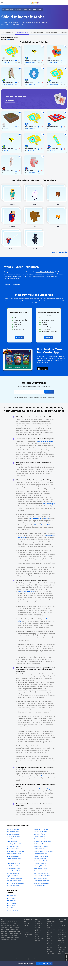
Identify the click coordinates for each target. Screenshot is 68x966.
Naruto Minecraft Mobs (13, 868)
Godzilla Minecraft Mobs (14, 871)
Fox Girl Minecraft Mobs (13, 866)
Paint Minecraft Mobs (40, 858)
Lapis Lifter (7, 150)
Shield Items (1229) (37, 32)
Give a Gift (38, 925)
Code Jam (49, 951)
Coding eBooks (28, 934)
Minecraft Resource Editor (42, 525)
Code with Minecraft (12, 910)
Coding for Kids (8, 9)
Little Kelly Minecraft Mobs (41, 866)
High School (61, 934)
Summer (37, 940)
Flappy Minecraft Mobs (13, 836)
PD (58, 946)
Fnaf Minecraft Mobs (12, 841)
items (35, 519)
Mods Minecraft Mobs (13, 856)
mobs (39, 519)
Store (25, 936)
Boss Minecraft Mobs (13, 829)
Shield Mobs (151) (22, 32)
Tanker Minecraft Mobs (40, 853)
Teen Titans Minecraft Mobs (42, 876)
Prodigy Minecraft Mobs (41, 856)
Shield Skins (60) (8, 32)
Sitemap (26, 933)
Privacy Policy (24, 958)
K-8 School (61, 940)
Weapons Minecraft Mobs (14, 861)
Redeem (37, 927)
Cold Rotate (52, 150)
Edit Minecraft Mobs (40, 834)
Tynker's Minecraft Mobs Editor (44, 272)
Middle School (62, 933)
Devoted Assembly (31, 62)
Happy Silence (53, 62)
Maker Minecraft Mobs (40, 831)
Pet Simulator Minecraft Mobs (15, 851)
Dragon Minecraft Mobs (13, 863)
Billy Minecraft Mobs (12, 876)
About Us (26, 923)
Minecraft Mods (11, 908)
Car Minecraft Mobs (39, 836)
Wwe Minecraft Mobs (13, 831)
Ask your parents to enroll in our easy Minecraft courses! (34, 386)
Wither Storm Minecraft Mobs (42, 841)
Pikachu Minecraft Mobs (13, 873)
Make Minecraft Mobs (40, 878)
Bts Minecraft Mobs (39, 849)
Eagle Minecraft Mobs (13, 846)
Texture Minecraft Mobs (13, 834)
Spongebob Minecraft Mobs (42, 873)
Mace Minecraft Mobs (13, 849)
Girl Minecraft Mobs (39, 844)
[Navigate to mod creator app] (18, 359)
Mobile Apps (27, 931)
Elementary (61, 931)
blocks (46, 519)
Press (25, 927)
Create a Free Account (44, 963)
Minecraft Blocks (11, 900)
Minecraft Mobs (11, 895)
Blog (25, 921)
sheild (8, 39)
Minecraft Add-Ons (12, 903)
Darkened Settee (8, 84)
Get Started (19, 337)
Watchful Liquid (53, 84)
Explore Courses (12, 285)
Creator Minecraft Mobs (41, 829)
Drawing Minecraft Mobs (14, 858)
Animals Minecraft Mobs (41, 871)
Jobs (25, 929)
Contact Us (49, 958)
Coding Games (51, 921)
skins (30, 519)
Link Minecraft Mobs (40, 885)
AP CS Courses (62, 936)
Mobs (25, 9)
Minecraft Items (11, 905)
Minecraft (18, 9)
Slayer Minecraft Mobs (40, 868)
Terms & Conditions (13, 958)
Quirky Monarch (30, 172)
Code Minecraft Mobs (40, 863)
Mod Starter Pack (46, 776)
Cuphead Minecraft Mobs (14, 880)
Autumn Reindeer (31, 128)
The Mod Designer (49, 504)
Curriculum (38, 923)
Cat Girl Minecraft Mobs (41, 861)
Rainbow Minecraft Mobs (14, 853)
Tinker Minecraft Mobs (40, 839)
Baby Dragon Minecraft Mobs (15, 844)
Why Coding (38, 929)
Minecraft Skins (11, 898)
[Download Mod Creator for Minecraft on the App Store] (42, 368)
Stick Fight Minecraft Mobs (41, 883)
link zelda (6, 62)
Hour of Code (50, 953)
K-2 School (61, 938)
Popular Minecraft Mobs (13, 885)
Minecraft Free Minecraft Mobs (15, 883)
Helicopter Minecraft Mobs (41, 880)
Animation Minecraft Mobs (41, 846)
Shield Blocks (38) (51, 32)
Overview (38, 921)
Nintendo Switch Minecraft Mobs (43, 851)
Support (26, 925)
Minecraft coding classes (45, 441)
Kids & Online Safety (34, 958)
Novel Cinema (30, 150)
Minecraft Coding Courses (26, 591)
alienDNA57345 (30, 84)
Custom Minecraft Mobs (13, 839)
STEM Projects (62, 949)
